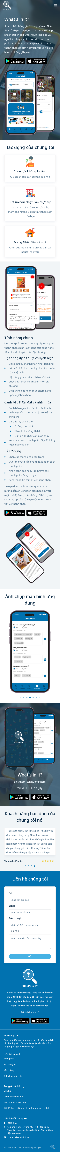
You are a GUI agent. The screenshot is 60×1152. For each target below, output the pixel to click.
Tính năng (9, 1070)
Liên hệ (7, 1090)
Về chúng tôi (10, 1064)
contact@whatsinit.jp (18, 1137)
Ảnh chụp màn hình (13, 1076)
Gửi (30, 956)
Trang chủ (9, 1058)
